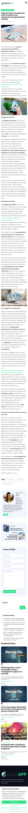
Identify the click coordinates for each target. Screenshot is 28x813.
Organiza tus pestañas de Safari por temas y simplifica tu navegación (14, 629)
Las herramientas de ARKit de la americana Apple (11, 219)
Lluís (4, 21)
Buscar (5, 603)
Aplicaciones (11, 479)
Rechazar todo (14, 810)
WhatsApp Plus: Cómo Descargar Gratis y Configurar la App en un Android (11, 671)
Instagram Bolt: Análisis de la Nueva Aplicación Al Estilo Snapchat (13, 747)
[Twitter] (7, 514)
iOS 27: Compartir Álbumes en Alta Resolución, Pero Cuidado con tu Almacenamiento (13, 634)
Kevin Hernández (6, 743)
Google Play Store (7, 483)
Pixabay (15, 473)
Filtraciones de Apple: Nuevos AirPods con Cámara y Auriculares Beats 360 (14, 619)
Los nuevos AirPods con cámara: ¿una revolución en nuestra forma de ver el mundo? (14, 624)
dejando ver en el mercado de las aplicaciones (11, 86)
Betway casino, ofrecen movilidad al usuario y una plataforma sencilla (12, 371)
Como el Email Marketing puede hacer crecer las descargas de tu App (11, 537)
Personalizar (14, 806)
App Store (20, 479)
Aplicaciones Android (7, 10)
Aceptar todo (14, 802)
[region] (14, 800)
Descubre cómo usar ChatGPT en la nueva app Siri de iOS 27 (14, 639)
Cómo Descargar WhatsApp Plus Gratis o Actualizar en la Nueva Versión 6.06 (13, 709)
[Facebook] (4, 514)
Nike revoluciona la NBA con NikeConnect (17, 529)
